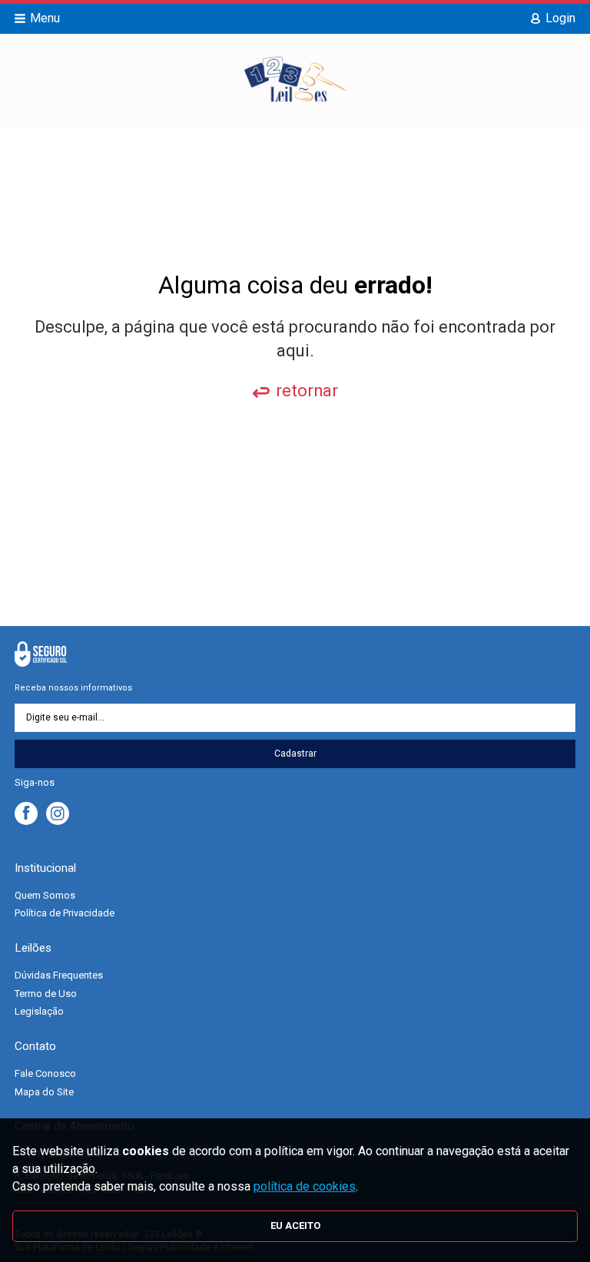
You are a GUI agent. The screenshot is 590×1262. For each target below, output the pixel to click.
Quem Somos (45, 895)
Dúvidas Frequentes (59, 975)
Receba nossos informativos (73, 688)
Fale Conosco (45, 1073)
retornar (307, 390)
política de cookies (305, 1186)
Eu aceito (295, 1225)
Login (560, 18)
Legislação (39, 1011)
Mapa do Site (44, 1092)
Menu (45, 18)
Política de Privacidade (64, 913)
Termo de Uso (46, 993)
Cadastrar (295, 753)
